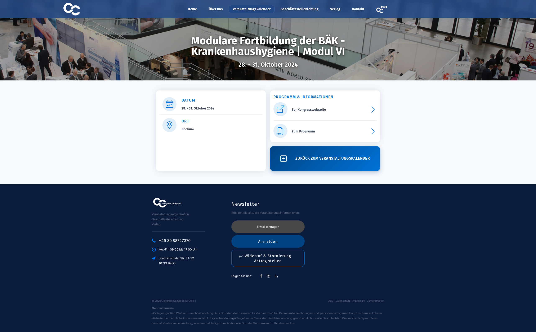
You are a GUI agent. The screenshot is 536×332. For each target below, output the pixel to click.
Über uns (216, 9)
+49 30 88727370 (175, 240)
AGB (331, 300)
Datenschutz (342, 300)
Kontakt (358, 9)
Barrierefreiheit (375, 300)
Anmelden (268, 241)
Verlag (335, 9)
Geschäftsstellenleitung (299, 9)
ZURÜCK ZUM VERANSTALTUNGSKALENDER (332, 158)
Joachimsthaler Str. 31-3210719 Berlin (176, 260)
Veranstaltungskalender (252, 9)
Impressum (358, 300)
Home (192, 9)
